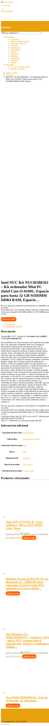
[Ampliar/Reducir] (9, 724)
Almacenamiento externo (19, 41)
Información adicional (14, 326)
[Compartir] (4, 724)
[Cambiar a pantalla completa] (7, 724)
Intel (24, 445)
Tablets (13, 62)
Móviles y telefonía (17, 69)
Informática (10, 37)
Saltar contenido (7, 11)
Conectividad (15, 50)
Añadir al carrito (8, 319)
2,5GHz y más (28, 471)
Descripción (10, 324)
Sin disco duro (28, 433)
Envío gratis (19, 150)
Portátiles (13, 60)
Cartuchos (14, 45)
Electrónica (10, 65)
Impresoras (14, 54)
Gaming (13, 52)
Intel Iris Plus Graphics (31, 439)
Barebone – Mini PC (18, 43)
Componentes (15, 48)
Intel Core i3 (27, 464)
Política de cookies (8, 718)
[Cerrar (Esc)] (2, 724)
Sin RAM (26, 458)
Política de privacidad (9, 714)
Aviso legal (5, 710)
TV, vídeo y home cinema (20, 67)
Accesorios (14, 39)
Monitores (14, 56)
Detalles (18, 538)
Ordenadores (15, 58)
